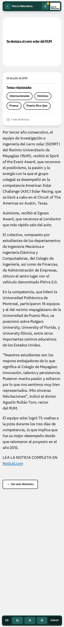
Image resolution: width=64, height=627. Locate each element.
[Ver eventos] (42, 620)
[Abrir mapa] (29, 620)
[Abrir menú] (17, 620)
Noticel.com (13, 464)
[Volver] (8, 6)
